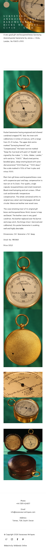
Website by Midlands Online (15, 545)
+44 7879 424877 (23, 503)
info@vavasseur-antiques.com (23, 512)
